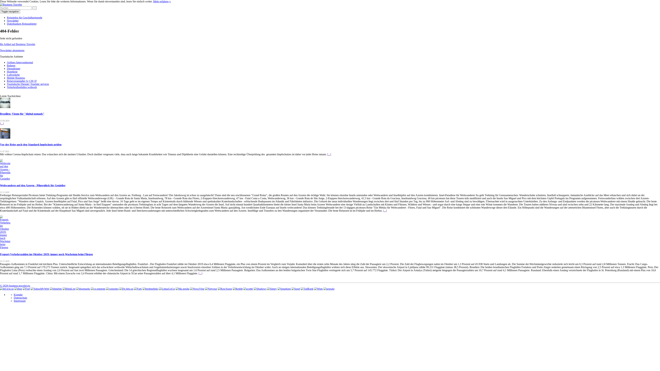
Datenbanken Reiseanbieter (22, 23)
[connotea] (112, 288)
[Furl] (26, 288)
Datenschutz (20, 297)
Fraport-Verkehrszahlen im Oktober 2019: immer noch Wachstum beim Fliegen (46, 254)
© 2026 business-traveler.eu (15, 285)
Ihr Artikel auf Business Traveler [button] (17, 44)
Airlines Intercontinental (20, 62)
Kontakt (18, 294)
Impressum (20, 300)
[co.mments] (98, 288)
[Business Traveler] (11, 4)
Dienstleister (13, 68)
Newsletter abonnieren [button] (12, 50)
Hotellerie (12, 71)
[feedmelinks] (150, 288)
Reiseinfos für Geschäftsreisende (24, 17)
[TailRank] (307, 288)
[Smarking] (284, 288)
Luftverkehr (13, 74)
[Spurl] (296, 288)
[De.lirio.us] (126, 288)
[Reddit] (238, 288)
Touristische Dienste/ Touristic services (28, 84)
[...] (2, 123)
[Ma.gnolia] (182, 288)
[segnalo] (328, 288)
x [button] (170, 1)
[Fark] (138, 288)
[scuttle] (248, 288)
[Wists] (318, 288)
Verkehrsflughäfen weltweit (22, 87)
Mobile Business (16, 77)
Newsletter (13, 20)
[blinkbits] (56, 288)
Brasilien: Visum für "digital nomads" (22, 113)
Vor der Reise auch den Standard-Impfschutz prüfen (31, 144)
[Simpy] (272, 288)
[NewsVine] (197, 288)
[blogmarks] (83, 288)
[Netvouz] (211, 288)
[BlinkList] (69, 288)
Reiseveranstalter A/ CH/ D (22, 81)
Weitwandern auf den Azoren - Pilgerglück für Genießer (32, 185)
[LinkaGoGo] (167, 288)
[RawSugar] (225, 288)
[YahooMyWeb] (40, 288)
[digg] (18, 288)
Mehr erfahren (161, 1)
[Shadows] (260, 288)
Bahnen (11, 65)
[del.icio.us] (7, 288)
